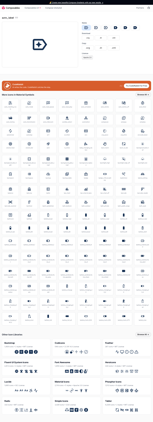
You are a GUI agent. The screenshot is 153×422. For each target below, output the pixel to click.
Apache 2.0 (87, 57)
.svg (88, 38)
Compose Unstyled (53, 8)
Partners (140, 8)
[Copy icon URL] (16, 17)
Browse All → (143, 94)
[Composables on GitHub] (148, 8)
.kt (101, 38)
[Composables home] (11, 8)
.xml (113, 38)
